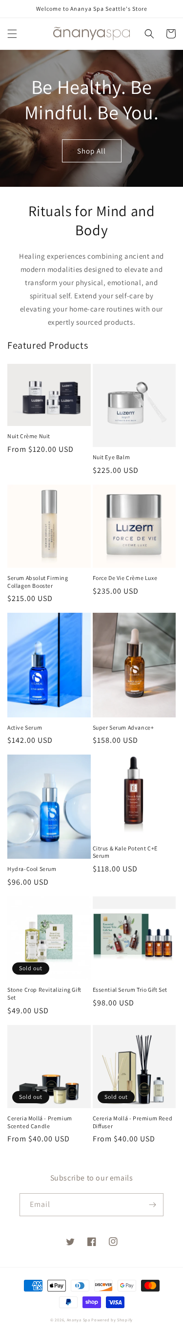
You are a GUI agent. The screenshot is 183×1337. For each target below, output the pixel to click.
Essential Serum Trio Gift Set (130, 989)
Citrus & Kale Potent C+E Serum (125, 852)
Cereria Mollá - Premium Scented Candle (39, 1122)
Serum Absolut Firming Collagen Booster (37, 581)
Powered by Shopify (112, 1319)
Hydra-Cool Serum (32, 868)
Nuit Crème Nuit (28, 436)
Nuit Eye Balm (111, 457)
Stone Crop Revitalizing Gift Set (44, 993)
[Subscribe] (152, 1204)
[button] (12, 34)
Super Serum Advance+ (123, 727)
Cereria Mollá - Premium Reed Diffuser (133, 1122)
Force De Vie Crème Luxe (125, 577)
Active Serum (24, 727)
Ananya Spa (78, 1319)
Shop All (91, 151)
